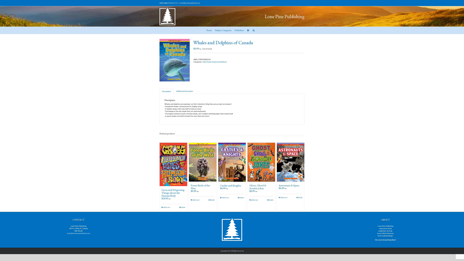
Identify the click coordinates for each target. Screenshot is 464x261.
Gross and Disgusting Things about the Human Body (172, 192)
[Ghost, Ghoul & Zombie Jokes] (261, 162)
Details (183, 207)
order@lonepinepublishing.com (190, 3)
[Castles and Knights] (232, 162)
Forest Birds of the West (200, 187)
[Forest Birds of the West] (202, 162)
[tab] (167, 91)
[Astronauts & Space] (290, 162)
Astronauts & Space (289, 185)
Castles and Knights (230, 185)
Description (166, 91)
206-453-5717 (173, 3)
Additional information (184, 91)
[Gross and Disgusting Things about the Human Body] (173, 164)
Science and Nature (219, 62)
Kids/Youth (207, 62)
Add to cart (166, 207)
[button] (254, 30)
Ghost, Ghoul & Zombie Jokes (257, 187)
